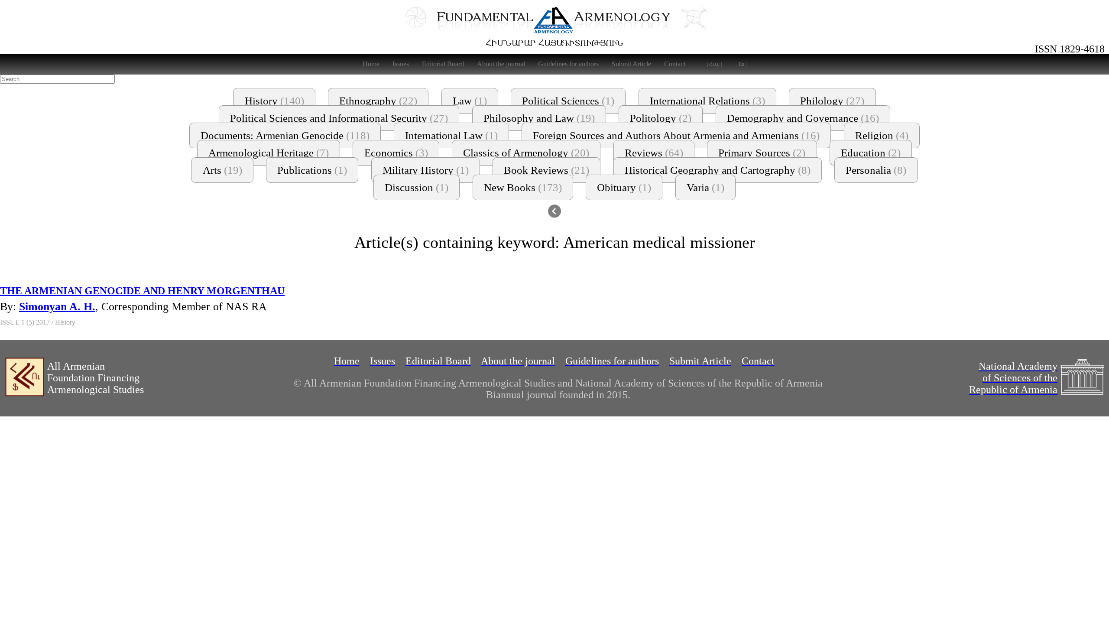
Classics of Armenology (526, 153)
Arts (222, 170)
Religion (881, 135)
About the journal (501, 64)
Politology (660, 118)
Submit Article (631, 64)
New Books (523, 187)
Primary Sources (761, 153)
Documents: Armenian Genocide (285, 135)
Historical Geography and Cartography (718, 170)
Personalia (876, 170)
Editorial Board (443, 64)
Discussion (416, 187)
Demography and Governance (803, 118)
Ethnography (378, 101)
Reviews (654, 153)
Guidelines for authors (568, 64)
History (274, 101)
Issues (400, 64)
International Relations (707, 101)
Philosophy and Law (539, 118)
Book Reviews (546, 170)
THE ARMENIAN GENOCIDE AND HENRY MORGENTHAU (142, 290)
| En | (741, 64)
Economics (396, 153)
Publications (312, 170)
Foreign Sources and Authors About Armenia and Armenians (676, 135)
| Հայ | (714, 64)
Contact (674, 64)
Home (371, 64)
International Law (451, 135)
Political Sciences (568, 101)
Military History (426, 170)
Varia (705, 187)
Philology (832, 101)
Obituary (624, 187)
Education (871, 153)
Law (470, 101)
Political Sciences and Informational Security (339, 118)
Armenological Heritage (268, 153)
